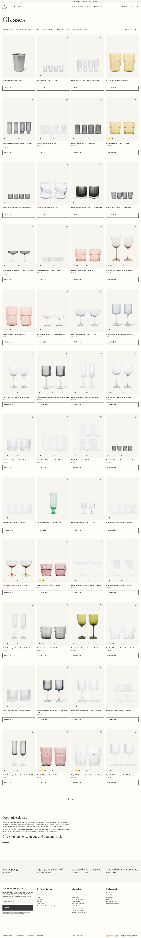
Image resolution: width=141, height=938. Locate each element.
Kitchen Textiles (21, 29)
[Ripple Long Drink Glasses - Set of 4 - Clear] (87, 56)
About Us (74, 893)
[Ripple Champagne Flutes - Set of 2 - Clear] (87, 373)
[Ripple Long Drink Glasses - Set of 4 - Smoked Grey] (18, 119)
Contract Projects (111, 901)
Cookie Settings (19, 935)
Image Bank (109, 895)
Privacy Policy (7, 913)
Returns (39, 901)
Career (74, 895)
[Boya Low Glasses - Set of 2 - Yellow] (122, 119)
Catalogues (109, 899)
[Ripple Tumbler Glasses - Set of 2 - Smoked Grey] (87, 183)
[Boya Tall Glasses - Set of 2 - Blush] (18, 310)
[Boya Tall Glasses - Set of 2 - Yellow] (122, 56)
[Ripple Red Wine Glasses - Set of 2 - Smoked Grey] (53, 373)
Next (72, 799)
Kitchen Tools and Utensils (80, 29)
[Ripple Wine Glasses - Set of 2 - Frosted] (122, 561)
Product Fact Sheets (78, 910)
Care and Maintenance (78, 903)
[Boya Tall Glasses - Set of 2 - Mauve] (53, 751)
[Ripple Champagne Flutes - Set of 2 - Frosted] (18, 624)
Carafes (44, 29)
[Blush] (109, 76)
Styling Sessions (77, 901)
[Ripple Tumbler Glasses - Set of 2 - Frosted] (18, 686)
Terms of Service (7, 935)
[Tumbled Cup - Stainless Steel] (18, 56)
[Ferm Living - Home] (4, 7)
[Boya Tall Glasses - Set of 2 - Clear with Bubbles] (87, 751)
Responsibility (76, 897)
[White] (42, 76)
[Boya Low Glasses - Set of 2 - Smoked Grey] (53, 624)
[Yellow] (108, 76)
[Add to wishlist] (32, 37)
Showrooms (110, 897)
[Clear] (39, 76)
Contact (39, 893)
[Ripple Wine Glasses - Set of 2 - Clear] (87, 498)
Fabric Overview (76, 906)
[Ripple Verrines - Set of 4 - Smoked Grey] (87, 119)
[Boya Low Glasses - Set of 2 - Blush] (87, 246)
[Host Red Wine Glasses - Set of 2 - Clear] (122, 373)
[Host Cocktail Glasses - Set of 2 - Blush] (18, 561)
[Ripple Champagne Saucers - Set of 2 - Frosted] (87, 561)
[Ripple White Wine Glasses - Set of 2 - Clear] (122, 310)
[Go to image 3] (54, 138)
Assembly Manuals (77, 908)
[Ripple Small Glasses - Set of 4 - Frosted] (122, 498)
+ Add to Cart (8, 88)
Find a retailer (41, 895)
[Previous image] (4, 56)
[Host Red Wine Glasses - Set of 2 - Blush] (122, 246)
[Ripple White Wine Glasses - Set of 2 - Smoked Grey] (53, 686)
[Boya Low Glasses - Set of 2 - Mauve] (53, 561)
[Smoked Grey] (40, 76)
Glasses (30, 29)
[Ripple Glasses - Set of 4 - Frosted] (87, 436)
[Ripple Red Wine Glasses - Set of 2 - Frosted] (122, 751)
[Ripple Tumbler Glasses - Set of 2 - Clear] (18, 436)
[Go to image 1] (18, 138)
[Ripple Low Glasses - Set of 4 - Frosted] (122, 686)
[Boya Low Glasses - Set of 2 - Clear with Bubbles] (122, 624)
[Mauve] (111, 76)
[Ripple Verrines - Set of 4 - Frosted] (18, 498)
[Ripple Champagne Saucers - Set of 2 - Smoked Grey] (18, 246)
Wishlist (124, 7)
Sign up (6, 908)
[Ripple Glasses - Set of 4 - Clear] (53, 56)
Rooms (89, 7)
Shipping (39, 899)
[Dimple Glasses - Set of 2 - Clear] (53, 183)
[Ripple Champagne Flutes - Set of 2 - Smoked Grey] (18, 751)
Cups (37, 29)
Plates (51, 29)
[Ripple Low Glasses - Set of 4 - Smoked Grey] (18, 183)
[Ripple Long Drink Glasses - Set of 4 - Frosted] (53, 436)
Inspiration (81, 7)
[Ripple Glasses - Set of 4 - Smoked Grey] (122, 183)
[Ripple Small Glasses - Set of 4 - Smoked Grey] (122, 436)
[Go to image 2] (19, 138)
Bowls (58, 29)
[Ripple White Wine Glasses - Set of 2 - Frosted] (87, 686)
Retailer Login (110, 893)
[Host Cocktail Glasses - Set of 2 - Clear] (87, 310)
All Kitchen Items (7, 29)
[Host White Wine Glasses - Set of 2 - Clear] (18, 373)
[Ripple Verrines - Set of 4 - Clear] (53, 119)
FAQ (38, 897)
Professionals (98, 7)
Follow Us (40, 935)
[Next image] (33, 56)
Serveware (65, 29)
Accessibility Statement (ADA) (46, 906)
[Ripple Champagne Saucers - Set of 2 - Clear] (53, 310)
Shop (73, 7)
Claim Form (40, 903)
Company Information (112, 903)
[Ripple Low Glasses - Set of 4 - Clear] (53, 246)
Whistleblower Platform (78, 912)
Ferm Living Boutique (78, 899)
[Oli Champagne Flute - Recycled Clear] (53, 498)
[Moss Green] (111, 265)
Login (137, 7)
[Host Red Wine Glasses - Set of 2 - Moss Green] (87, 624)
